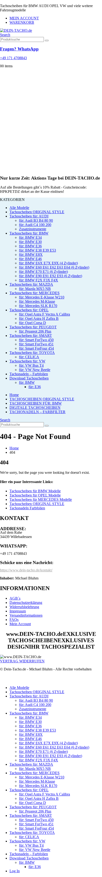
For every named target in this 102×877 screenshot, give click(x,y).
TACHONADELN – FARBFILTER (37, 412)
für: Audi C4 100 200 (35, 225)
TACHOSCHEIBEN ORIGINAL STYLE (41, 399)
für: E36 (34, 387)
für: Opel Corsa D (32, 323)
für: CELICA (29, 357)
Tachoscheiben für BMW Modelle (35, 491)
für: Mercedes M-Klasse (37, 301)
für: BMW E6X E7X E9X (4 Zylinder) (48, 263)
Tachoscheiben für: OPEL (29, 310)
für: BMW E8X (31, 255)
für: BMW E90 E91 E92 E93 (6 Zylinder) (50, 276)
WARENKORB (21, 22)
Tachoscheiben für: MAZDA (31, 284)
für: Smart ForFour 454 (36, 348)
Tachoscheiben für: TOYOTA (32, 353)
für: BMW (27, 382)
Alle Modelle (19, 208)
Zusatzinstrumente (32, 229)
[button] (5, 35)
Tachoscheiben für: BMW (28, 233)
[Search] (47, 40)
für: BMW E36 (30, 246)
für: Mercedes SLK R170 (38, 306)
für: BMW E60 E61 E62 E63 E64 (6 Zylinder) (54, 267)
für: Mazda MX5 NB (35, 289)
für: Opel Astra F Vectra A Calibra (44, 314)
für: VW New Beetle (34, 370)
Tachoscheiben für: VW (27, 361)
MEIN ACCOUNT (24, 18)
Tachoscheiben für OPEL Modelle (35, 495)
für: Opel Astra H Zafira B (39, 318)
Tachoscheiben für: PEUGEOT (33, 327)
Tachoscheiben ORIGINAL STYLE (36, 212)
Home (14, 395)
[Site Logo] (16, 30)
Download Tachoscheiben (29, 378)
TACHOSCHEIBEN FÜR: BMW (35, 403)
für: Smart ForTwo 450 (36, 340)
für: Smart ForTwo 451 (36, 344)
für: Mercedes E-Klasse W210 (41, 297)
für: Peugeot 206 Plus (35, 331)
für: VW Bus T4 (31, 365)
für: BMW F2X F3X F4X (38, 280)
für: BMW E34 (30, 237)
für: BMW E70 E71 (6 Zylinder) (43, 272)
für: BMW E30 (30, 242)
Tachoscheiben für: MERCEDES (34, 293)
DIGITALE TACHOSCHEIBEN (34, 408)
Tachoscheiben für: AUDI (28, 216)
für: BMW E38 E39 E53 (37, 250)
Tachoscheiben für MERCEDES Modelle (40, 499)
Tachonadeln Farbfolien (27, 508)
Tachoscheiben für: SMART (30, 336)
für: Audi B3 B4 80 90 (36, 220)
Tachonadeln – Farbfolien (28, 374)
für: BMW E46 (30, 259)
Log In (14, 871)
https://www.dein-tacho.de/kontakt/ (26, 570)
